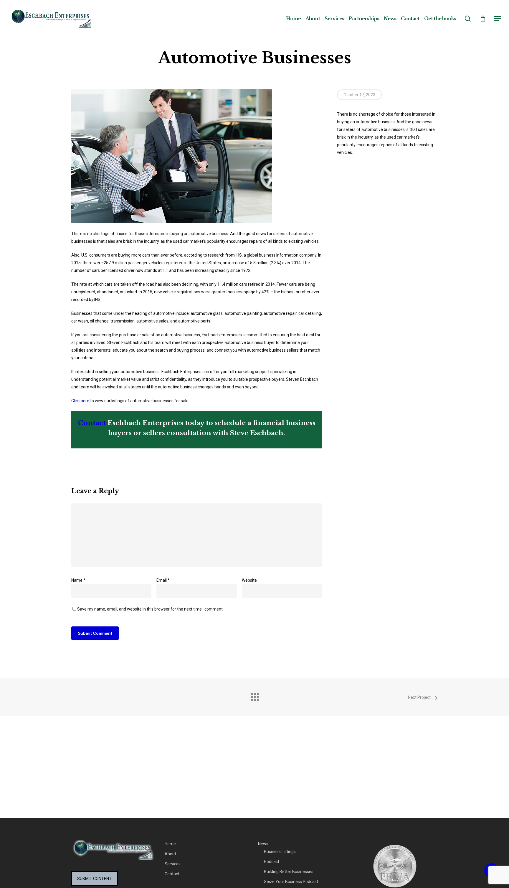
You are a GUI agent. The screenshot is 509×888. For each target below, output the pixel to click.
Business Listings (280, 851)
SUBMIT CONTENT (94, 878)
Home (170, 844)
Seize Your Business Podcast (291, 881)
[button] (497, 19)
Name (78, 580)
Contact (92, 423)
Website (249, 580)
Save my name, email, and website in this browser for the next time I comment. (150, 609)
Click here (80, 400)
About (170, 854)
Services (173, 864)
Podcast (271, 861)
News (263, 844)
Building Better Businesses (288, 871)
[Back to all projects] (254, 695)
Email (163, 580)
